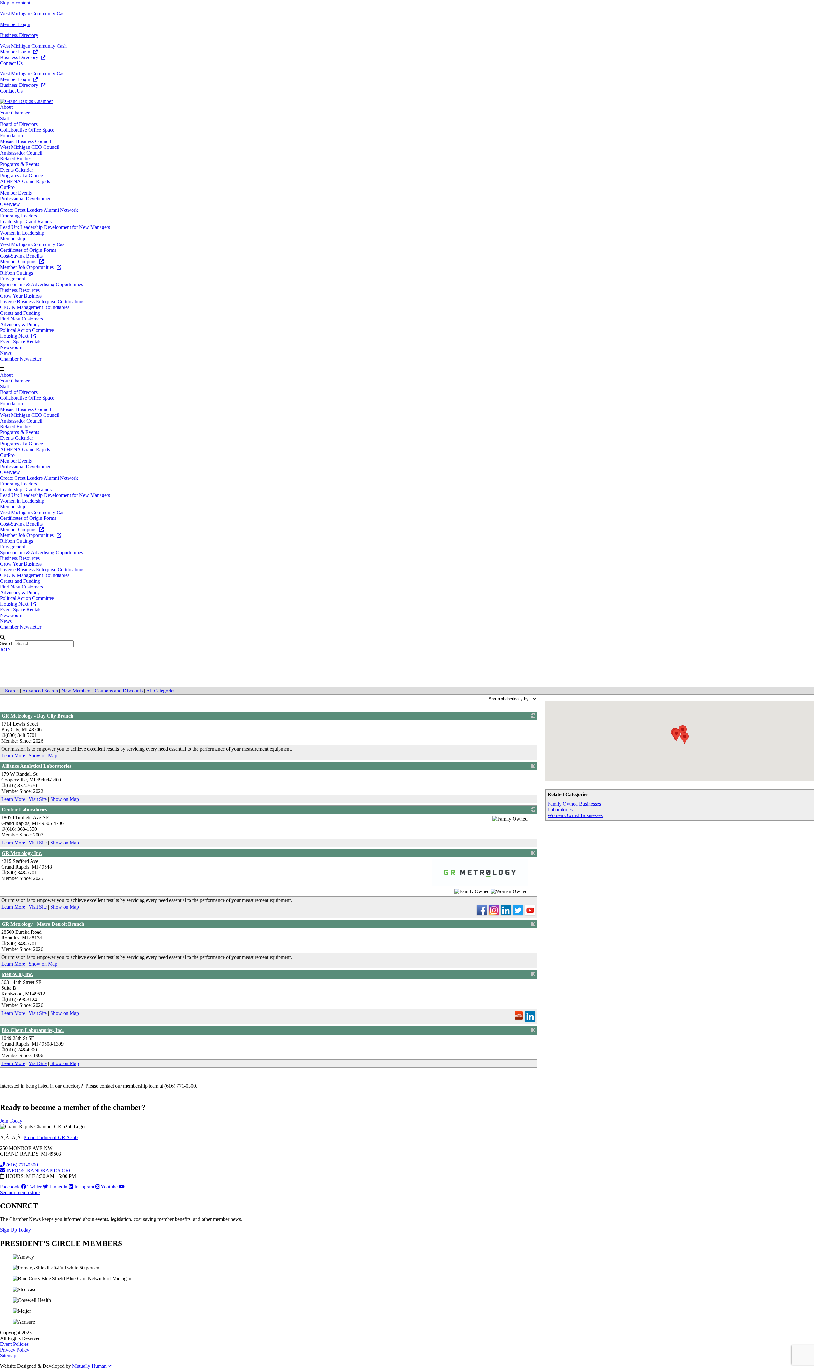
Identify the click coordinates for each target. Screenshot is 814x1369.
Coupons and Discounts (119, 690)
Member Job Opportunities (27, 267)
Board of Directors (19, 124)
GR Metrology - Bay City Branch (37, 716)
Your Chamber (15, 112)
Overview (10, 204)
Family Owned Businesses (574, 804)
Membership (12, 238)
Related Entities (15, 158)
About (6, 107)
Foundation (11, 135)
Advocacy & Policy (20, 324)
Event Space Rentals (20, 341)
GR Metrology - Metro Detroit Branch (43, 924)
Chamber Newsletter (20, 358)
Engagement (12, 278)
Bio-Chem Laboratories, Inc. (33, 1030)
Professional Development (26, 198)
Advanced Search (40, 690)
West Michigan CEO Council (29, 147)
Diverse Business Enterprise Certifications (42, 301)
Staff (5, 118)
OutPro (7, 187)
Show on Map (43, 755)
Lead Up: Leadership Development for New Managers (55, 227)
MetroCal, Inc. (17, 974)
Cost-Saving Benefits (21, 255)
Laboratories (560, 809)
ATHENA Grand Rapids (25, 181)
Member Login (15, 24)
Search (7, 643)
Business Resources (20, 290)
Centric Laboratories (24, 809)
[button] (407, 369)
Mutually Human (90, 1366)
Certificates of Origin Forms (28, 250)
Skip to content (15, 2)
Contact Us (11, 63)
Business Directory (19, 35)
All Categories (160, 690)
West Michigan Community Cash (33, 13)
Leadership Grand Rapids (26, 221)
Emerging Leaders (18, 215)
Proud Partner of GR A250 (51, 1137)
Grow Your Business (21, 296)
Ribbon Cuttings (16, 273)
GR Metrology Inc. (22, 853)
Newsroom (11, 347)
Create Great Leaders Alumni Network (39, 210)
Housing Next (15, 336)
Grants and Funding (20, 313)
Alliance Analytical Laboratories (36, 766)
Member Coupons (19, 261)
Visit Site (38, 799)
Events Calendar (16, 170)
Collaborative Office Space (27, 130)
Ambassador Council (21, 152)
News (6, 353)
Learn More (13, 755)
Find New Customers (21, 318)
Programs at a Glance (21, 175)
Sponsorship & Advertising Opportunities (41, 284)
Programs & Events (19, 164)
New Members (76, 690)
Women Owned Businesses (575, 815)
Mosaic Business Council (25, 141)
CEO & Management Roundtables (34, 307)
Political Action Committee (27, 330)
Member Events (16, 193)
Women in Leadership (22, 233)
